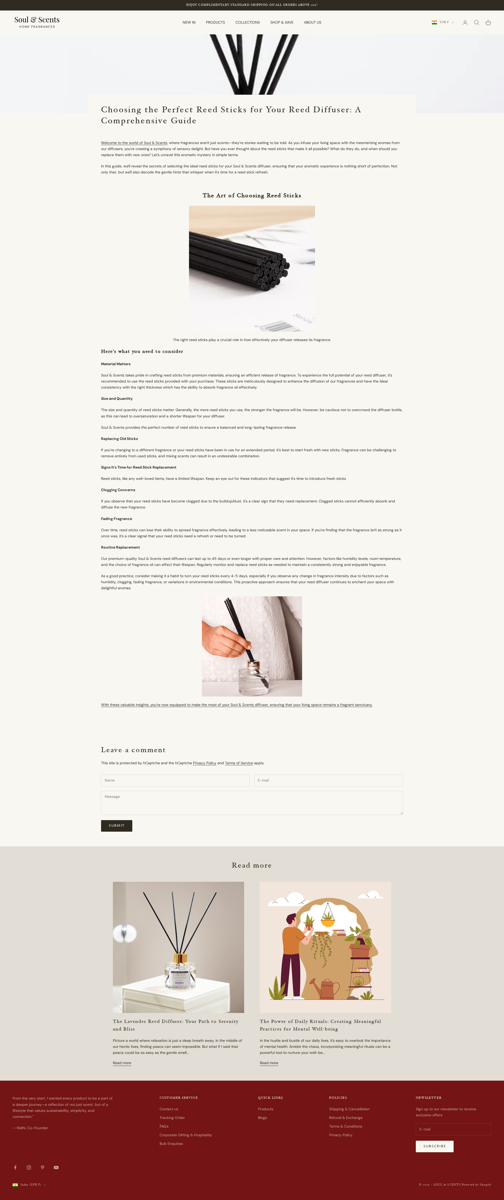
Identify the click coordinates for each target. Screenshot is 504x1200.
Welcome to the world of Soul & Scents (134, 142)
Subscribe (434, 1146)
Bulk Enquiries (171, 1143)
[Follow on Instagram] (29, 1167)
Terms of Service (239, 763)
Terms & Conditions (345, 1126)
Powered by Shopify (476, 1184)
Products (265, 1109)
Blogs (262, 1117)
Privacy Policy (204, 763)
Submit (117, 825)
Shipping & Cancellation (349, 1109)
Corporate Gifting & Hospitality (186, 1135)
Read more (122, 1062)
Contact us (169, 1109)
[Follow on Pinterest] (42, 1167)
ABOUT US (312, 22)
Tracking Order (172, 1117)
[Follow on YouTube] (56, 1167)
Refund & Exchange (346, 1117)
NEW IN (189, 22)
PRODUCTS (215, 22)
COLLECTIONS (247, 22)
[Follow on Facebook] (15, 1167)
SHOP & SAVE (281, 22)
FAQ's (164, 1126)
